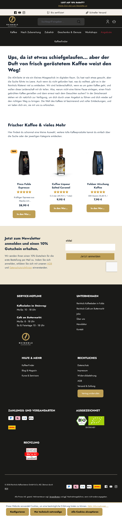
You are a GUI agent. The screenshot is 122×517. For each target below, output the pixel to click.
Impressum (83, 370)
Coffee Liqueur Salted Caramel (61, 185)
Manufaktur (82, 324)
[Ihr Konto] (108, 21)
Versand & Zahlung (86, 386)
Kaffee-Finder (28, 365)
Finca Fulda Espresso (24, 185)
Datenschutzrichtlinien (21, 267)
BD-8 (6, 488)
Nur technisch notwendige (48, 511)
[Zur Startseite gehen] (12, 21)
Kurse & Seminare (30, 375)
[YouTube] (19, 12)
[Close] (118, 4)
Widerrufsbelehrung (87, 375)
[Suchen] (79, 21)
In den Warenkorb (26, 214)
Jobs (79, 313)
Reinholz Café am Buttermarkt (90, 308)
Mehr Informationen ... (98, 506)
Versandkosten (54, 496)
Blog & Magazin (29, 370)
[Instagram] (24, 12)
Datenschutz (83, 365)
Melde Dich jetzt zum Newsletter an (70, 5)
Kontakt (80, 329)
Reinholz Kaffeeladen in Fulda (90, 303)
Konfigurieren (17, 511)
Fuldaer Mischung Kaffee (98, 185)
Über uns (81, 318)
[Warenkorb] (114, 21)
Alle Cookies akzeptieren (84, 511)
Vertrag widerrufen (90, 393)
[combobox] (55, 21)
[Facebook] (15, 12)
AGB (49, 263)
